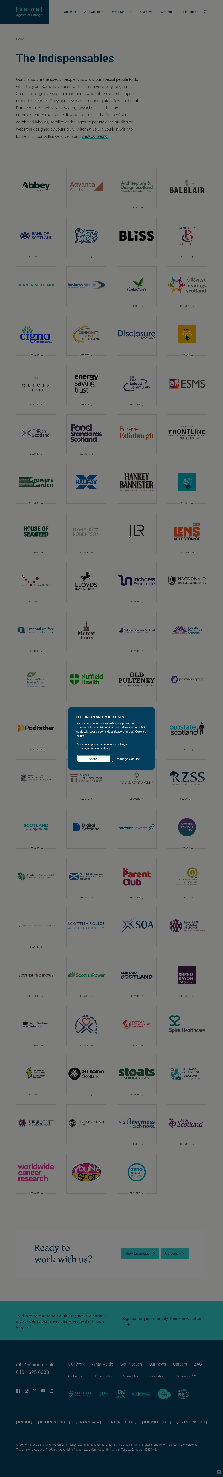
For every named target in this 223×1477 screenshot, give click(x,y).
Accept (93, 759)
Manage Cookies (128, 759)
